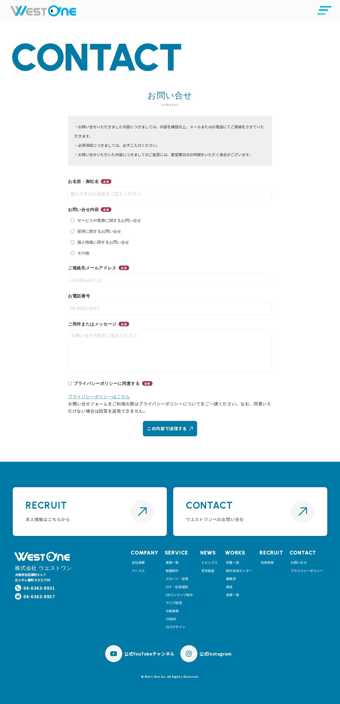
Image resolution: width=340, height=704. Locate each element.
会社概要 (138, 562)
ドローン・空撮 (177, 578)
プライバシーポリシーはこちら (99, 396)
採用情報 (267, 562)
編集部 (231, 578)
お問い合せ (299, 562)
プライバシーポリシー (307, 570)
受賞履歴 (207, 570)
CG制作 (171, 619)
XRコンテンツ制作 (179, 594)
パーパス (138, 570)
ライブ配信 (174, 602)
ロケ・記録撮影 (177, 586)
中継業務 (172, 611)
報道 (229, 586)
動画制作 (172, 570)
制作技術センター (239, 570)
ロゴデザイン (175, 626)
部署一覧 (232, 562)
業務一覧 (172, 562)
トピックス (209, 562)
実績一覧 (232, 594)
